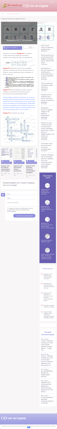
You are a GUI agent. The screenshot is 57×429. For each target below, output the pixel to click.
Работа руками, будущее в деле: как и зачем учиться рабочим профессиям (47, 45)
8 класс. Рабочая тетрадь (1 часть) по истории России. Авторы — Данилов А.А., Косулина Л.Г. (47, 360)
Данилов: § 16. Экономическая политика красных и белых (47, 209)
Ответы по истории (13, 14)
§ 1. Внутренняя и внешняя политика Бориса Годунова (47, 400)
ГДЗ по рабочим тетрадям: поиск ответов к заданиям (47, 86)
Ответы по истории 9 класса (15, 19)
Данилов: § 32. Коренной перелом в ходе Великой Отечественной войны (47, 226)
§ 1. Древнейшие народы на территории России (47, 373)
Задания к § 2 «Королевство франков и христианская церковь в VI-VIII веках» (47, 386)
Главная (52, 2)
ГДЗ (3, 14)
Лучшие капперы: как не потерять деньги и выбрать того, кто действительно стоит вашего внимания (47, 160)
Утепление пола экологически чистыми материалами (47, 146)
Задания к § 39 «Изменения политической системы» (45, 192)
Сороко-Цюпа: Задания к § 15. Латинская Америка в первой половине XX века (47, 256)
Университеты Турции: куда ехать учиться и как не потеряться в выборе (47, 98)
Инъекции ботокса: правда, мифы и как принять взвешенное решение (47, 112)
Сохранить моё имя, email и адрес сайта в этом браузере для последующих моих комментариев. (20, 210)
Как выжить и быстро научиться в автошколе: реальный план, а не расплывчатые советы (47, 73)
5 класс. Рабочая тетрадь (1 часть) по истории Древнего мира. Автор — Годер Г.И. (47, 345)
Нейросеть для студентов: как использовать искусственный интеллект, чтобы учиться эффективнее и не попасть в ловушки (47, 130)
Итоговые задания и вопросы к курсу (46, 240)
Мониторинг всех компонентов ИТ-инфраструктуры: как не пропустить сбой (47, 58)
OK (28, 427)
